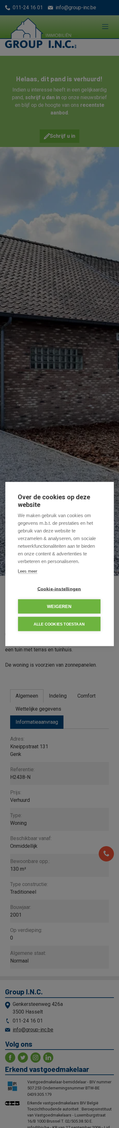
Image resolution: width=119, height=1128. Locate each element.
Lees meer (27, 571)
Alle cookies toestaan (59, 624)
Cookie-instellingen (59, 589)
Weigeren (59, 606)
